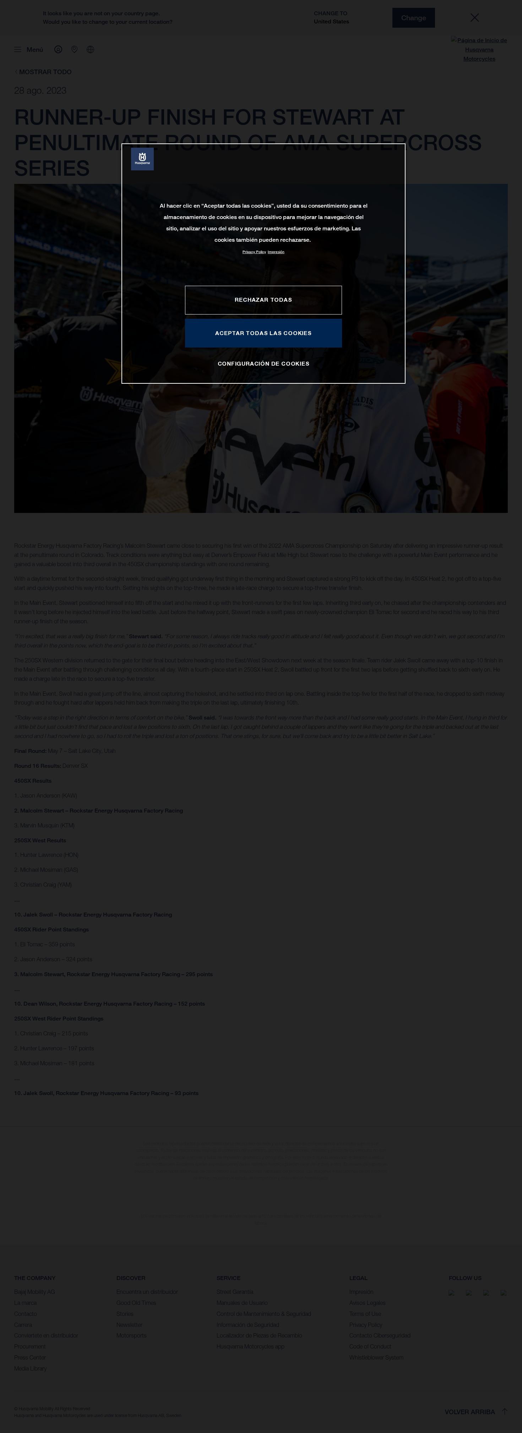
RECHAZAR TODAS (263, 299)
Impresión (276, 252)
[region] (263, 263)
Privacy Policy (254, 252)
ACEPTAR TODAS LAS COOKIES (263, 333)
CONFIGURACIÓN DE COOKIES (264, 363)
